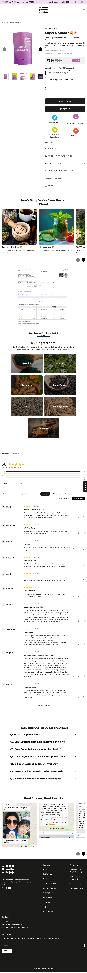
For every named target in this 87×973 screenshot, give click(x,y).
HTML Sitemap (48, 911)
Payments (46, 902)
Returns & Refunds (49, 888)
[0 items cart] (84, 10)
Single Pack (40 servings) (57, 73)
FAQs (44, 907)
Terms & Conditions (49, 883)
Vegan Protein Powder (77, 888)
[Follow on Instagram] (6, 888)
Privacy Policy (48, 897)
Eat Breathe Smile (47, 968)
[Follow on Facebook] (2, 888)
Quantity (48, 87)
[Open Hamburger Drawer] (3, 10)
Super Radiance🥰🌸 (14, 23)
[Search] (79, 10)
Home (4, 23)
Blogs (45, 869)
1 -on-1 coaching (75, 884)
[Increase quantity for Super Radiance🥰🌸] (58, 92)
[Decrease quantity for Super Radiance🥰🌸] (47, 92)
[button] (4, 49)
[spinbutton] (53, 92)
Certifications (47, 874)
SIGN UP (7, 951)
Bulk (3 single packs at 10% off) (60, 80)
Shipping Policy (48, 893)
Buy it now (65, 109)
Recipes (45, 879)
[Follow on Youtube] (9, 888)
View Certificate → (43, 336)
